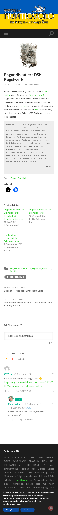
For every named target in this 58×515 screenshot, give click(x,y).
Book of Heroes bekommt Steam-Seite (23, 289)
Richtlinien (21, 479)
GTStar (28, 408)
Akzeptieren (11, 510)
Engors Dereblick (18, 178)
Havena (23, 106)
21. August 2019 (12, 85)
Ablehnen (28, 510)
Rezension (46, 268)
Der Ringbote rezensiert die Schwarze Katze (11, 237)
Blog (11, 268)
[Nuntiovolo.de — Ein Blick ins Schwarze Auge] (29, 14)
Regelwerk (36, 268)
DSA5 (37, 109)
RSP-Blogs (14, 271)
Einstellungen (9, 504)
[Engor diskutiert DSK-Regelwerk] (29, 55)
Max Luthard (15, 404)
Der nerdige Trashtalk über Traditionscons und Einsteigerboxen (28, 302)
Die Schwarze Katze (22, 268)
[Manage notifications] (50, 508)
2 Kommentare (33, 85)
